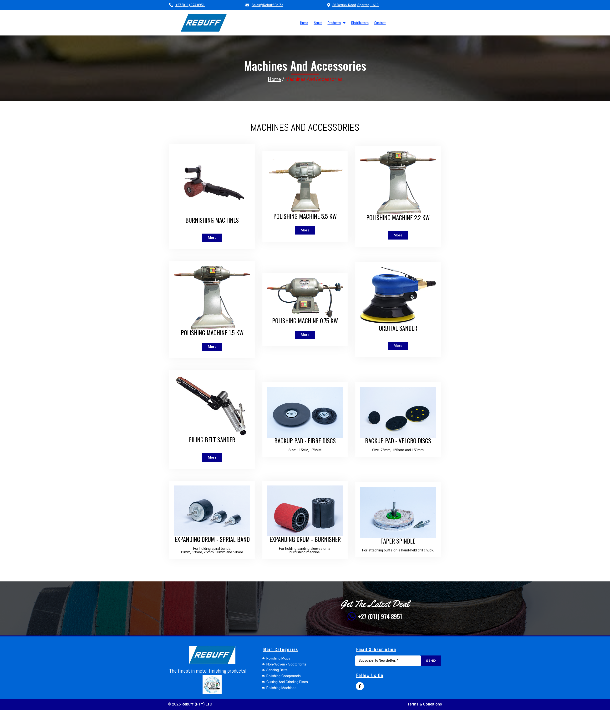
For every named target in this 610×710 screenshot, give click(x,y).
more (305, 230)
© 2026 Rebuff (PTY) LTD (190, 704)
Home (274, 79)
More (212, 237)
